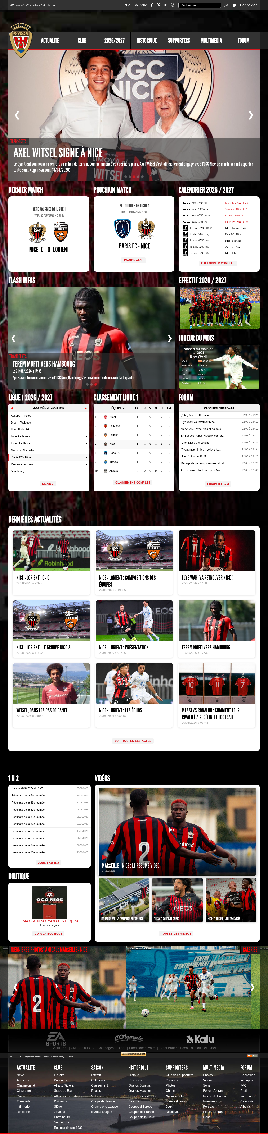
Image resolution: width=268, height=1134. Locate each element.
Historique (147, 40)
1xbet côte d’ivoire (142, 1048)
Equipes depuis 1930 (68, 1127)
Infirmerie (23, 1106)
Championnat (26, 1085)
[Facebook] (152, 5)
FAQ (243, 1085)
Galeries (250, 949)
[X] (158, 5)
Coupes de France (141, 1112)
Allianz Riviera (63, 1085)
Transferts (24, 1101)
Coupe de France (103, 1101)
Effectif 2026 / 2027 (202, 280)
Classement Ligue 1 (116, 397)
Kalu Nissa (200, 1039)
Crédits (46, 1057)
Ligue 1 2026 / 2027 (30, 397)
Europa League (101, 1112)
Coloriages (105, 1048)
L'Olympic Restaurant (128, 1039)
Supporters (179, 40)
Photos (96, 1090)
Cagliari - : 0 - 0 (235, 215)
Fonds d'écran (213, 1090)
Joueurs (59, 1112)
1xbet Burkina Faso (173, 1048)
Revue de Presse (215, 1096)
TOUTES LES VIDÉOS (176, 933)
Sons (206, 1085)
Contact (69, 1057)
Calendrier (24, 1096)
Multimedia (211, 40)
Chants (171, 1090)
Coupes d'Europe (140, 1106)
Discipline (23, 1112)
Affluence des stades (68, 1096)
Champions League (104, 1106)
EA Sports (56, 1039)
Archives (23, 1080)
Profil (243, 1090)
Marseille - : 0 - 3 (236, 203)
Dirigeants (61, 1101)
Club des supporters (179, 1075)
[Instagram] (165, 5)
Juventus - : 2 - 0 (236, 209)
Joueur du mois (196, 338)
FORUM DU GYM (218, 484)
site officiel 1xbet (203, 1048)
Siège (58, 1106)
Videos (96, 1096)
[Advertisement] (183, 20)
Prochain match (112, 190)
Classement (25, 1090)
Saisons (134, 1101)
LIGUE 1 (48, 483)
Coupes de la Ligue (142, 1117)
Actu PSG (86, 1048)
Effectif (96, 1075)
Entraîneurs (62, 1117)
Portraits (209, 1106)
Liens (206, 1117)
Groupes (172, 1080)
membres (247, 1096)
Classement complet (132, 482)
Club (82, 40)
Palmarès (60, 1080)
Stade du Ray (63, 1090)
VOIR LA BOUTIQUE (48, 933)
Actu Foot (60, 1048)
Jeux (169, 1106)
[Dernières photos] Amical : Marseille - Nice (49, 949)
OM (73, 1048)
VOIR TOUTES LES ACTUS (133, 740)
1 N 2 (126, 5)
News (21, 1075)
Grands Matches (140, 1090)
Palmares (135, 1080)
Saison (97, 1067)
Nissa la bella (175, 1096)
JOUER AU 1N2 (48, 862)
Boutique (140, 5)
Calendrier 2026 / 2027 (206, 190)
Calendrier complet (218, 263)
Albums (245, 1106)
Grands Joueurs (140, 1085)
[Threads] (173, 5)
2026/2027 (114, 40)
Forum (244, 40)
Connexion (249, 5)
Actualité (50, 40)
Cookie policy (57, 1057)
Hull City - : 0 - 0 (236, 221)
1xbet (121, 1048)
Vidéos (102, 778)
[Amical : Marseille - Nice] (63, 987)
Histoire (59, 1075)
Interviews (210, 1101)
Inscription (247, 1080)
